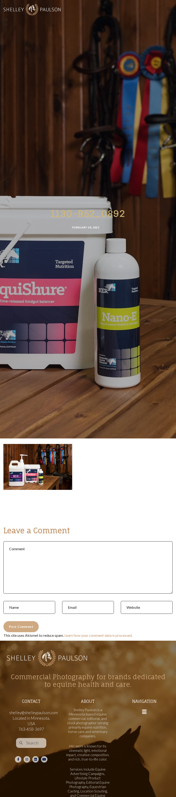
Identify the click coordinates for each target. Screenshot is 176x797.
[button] (144, 712)
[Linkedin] (35, 759)
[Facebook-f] (18, 759)
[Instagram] (27, 759)
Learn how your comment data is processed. (98, 635)
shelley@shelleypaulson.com (33, 712)
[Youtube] (44, 759)
